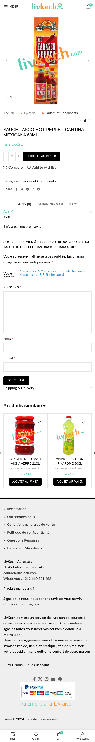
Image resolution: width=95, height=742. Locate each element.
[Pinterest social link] (27, 189)
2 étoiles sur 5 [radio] (52, 271)
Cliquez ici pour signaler (21, 604)
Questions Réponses (23, 540)
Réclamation (16, 509)
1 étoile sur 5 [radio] (30, 271)
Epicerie (30, 113)
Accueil (9, 113)
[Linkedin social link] (33, 189)
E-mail (9, 358)
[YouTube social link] (53, 679)
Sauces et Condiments (62, 113)
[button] (25, 482)
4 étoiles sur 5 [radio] (31, 275)
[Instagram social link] (47, 679)
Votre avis (12, 287)
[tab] (24, 204)
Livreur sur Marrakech (24, 548)
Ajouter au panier (42, 156)
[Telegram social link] (39, 189)
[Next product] (89, 120)
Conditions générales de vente (31, 524)
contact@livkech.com (20, 573)
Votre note (8, 275)
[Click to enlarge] (11, 97)
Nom (8, 339)
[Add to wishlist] (39, 422)
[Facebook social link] (16, 189)
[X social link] (22, 189)
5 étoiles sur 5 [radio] (53, 275)
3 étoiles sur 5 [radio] (74, 271)
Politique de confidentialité (28, 532)
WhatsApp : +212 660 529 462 (27, 578)
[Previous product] (80, 120)
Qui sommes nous (21, 517)
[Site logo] (47, 6)
